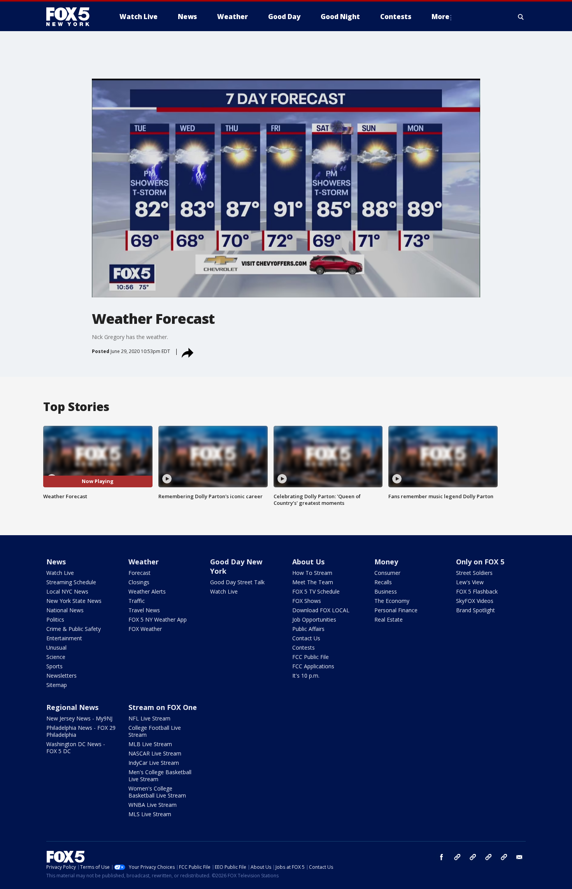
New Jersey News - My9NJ (79, 718)
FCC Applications (313, 666)
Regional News (72, 707)
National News (65, 610)
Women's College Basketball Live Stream (157, 792)
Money (386, 561)
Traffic (136, 600)
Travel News (144, 610)
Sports (54, 666)
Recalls (383, 582)
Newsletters (61, 675)
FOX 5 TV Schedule (316, 591)
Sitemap (56, 685)
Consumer (387, 572)
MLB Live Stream (150, 744)
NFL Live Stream (149, 718)
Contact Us (306, 638)
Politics (55, 619)
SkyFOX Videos (474, 600)
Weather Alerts (147, 591)
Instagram (457, 857)
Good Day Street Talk (237, 582)
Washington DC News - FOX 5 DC (75, 747)
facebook (441, 857)
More (440, 16)
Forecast (139, 572)
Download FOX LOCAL (320, 610)
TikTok (473, 857)
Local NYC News (67, 591)
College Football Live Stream (154, 731)
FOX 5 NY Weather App (157, 619)
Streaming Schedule (71, 582)
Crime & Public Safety (73, 628)
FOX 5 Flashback (477, 591)
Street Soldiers (474, 572)
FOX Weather (145, 628)
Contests (303, 647)
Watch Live (60, 572)
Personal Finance (396, 610)
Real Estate (388, 619)
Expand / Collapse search (521, 17)
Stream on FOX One (162, 707)
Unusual (56, 647)
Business (385, 591)
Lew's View (470, 582)
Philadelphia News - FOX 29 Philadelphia (81, 731)
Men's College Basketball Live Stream (159, 775)
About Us (308, 561)
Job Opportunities (314, 619)
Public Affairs (308, 628)
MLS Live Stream (149, 814)
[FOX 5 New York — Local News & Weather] (72, 16)
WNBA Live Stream (152, 804)
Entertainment (64, 638)
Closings (138, 582)
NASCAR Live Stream (154, 753)
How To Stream (312, 572)
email (519, 857)
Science (55, 657)
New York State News (74, 600)
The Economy (391, 600)
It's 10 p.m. (305, 675)
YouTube (488, 857)
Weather (143, 561)
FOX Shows (306, 600)
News (56, 561)
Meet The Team (312, 582)
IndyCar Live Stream (153, 762)
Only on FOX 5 (480, 561)
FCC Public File (310, 657)
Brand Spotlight (475, 610)
